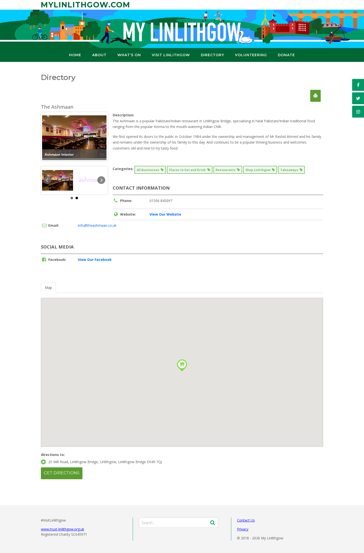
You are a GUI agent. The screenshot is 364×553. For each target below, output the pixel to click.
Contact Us (246, 520)
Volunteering (251, 55)
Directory (212, 55)
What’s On (129, 55)
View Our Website (165, 214)
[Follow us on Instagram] (358, 112)
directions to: (53, 454)
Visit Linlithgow (171, 55)
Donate (286, 55)
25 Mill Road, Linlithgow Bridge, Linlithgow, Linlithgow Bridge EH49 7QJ (105, 461)
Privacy (242, 529)
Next (101, 180)
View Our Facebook (95, 259)
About (99, 55)
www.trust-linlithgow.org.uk (62, 529)
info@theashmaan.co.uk (97, 225)
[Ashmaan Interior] (57, 180)
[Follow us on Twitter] (358, 98)
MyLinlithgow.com (85, 4)
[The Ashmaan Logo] (91, 180)
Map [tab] (48, 287)
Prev (47, 180)
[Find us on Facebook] (358, 85)
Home (75, 55)
